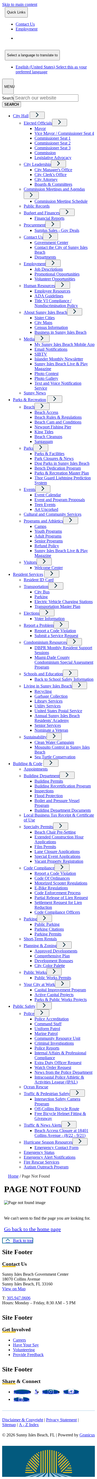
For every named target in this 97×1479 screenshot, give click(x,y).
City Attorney (46, 179)
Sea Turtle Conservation (54, 757)
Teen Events (45, 504)
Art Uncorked (46, 509)
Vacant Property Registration (58, 861)
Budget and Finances (42, 213)
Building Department (42, 775)
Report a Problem (39, 625)
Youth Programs (48, 531)
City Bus (42, 592)
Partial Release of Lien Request (61, 897)
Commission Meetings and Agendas (54, 189)
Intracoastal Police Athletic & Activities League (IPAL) (59, 1079)
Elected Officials (38, 123)
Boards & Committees (53, 184)
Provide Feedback (28, 1354)
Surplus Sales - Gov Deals (56, 230)
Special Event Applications (57, 856)
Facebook (22, 1391)
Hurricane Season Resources (48, 1142)
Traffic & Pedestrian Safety (47, 1093)
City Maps (43, 322)
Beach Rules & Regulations (58, 417)
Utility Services (47, 706)
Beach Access (46, 412)
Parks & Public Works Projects (60, 999)
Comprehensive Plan (52, 956)
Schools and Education (43, 674)
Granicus (87, 1435)
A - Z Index (29, 1424)
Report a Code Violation (55, 630)
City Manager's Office (53, 169)
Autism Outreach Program (46, 1167)
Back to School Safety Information (63, 679)
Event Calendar (47, 495)
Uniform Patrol (47, 1028)
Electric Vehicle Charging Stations (63, 601)
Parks (28, 448)
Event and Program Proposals (59, 499)
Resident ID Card (39, 579)
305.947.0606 (18, 1298)
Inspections (44, 791)
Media (29, 339)
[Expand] (37, 115)
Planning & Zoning (40, 945)
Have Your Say (26, 1345)
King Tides (43, 431)
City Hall (21, 115)
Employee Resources (52, 291)
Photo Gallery (46, 378)
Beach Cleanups (48, 436)
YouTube (71, 1391)
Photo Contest (46, 373)
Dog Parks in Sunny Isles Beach (61, 463)
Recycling (43, 691)
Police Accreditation (51, 1019)
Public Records (37, 206)
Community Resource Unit (57, 1038)
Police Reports (46, 1048)
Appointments (36, 769)
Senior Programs (48, 541)
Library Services (48, 701)
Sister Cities (44, 317)
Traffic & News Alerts (42, 1125)
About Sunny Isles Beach (45, 312)
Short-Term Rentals (40, 939)
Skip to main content (19, 4)
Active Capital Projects (54, 994)
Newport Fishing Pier (52, 427)
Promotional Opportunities (56, 274)
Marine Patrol (46, 1033)
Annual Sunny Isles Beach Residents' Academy (57, 718)
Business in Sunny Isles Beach (60, 332)
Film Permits (45, 846)
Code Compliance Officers (57, 912)
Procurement (34, 225)
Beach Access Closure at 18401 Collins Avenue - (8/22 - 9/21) (61, 1133)
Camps (40, 526)
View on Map (14, 1289)
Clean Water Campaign (54, 742)
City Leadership (37, 164)
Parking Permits (47, 934)
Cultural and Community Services (52, 514)
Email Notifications (50, 349)
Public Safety (24, 1006)
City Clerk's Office (50, 174)
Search (8, 98)
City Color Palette (49, 965)
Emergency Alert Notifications (49, 1157)
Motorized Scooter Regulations (60, 883)
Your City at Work (39, 984)
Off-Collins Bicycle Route (56, 1108)
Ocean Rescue (36, 1087)
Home (13, 1176)
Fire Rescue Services (41, 1162)
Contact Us (33, 237)
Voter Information (49, 618)
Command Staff (47, 1023)
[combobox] (32, 55)
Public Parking (47, 924)
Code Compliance (39, 868)
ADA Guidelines (48, 296)
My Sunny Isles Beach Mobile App (64, 344)
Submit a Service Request (56, 635)
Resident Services (28, 574)
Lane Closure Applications (57, 851)
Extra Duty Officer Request (57, 1062)
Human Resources (39, 285)
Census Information (51, 327)
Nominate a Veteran (51, 730)
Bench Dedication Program (57, 468)
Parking (41, 596)
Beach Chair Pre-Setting (55, 832)
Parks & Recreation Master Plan (61, 473)
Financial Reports (49, 218)
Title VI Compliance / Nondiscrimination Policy (56, 303)
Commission (45, 152)
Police (29, 1013)
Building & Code (27, 763)
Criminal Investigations (54, 1043)
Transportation (36, 586)
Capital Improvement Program (60, 990)
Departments (45, 257)
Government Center (51, 242)
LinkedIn (21, 1399)
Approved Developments (55, 951)
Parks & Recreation (29, 399)
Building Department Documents (62, 810)
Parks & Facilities (49, 453)
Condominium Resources (45, 642)
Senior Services (47, 725)
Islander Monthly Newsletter (58, 359)
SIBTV (40, 354)
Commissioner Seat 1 (52, 138)
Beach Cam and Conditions (57, 422)
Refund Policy (46, 546)
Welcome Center (48, 567)
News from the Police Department (63, 1072)
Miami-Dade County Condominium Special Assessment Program (63, 662)
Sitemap (9, 1424)
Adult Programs (47, 536)
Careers (19, 1340)
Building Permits (48, 781)
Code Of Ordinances (52, 878)
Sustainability (35, 737)
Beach (29, 407)
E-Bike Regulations (51, 888)
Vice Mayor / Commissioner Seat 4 (64, 133)
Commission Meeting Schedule (61, 201)
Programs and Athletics (43, 521)
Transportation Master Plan (57, 606)
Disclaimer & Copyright (22, 1420)
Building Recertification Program (62, 786)
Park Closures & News (54, 458)
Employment (35, 264)
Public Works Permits (52, 977)
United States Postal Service (58, 710)
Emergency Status (39, 1152)
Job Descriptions (48, 269)
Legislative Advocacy (52, 157)
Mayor (40, 128)
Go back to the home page (32, 1229)
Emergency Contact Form (56, 1147)
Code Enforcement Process (57, 892)
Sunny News (35, 393)
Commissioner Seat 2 (52, 143)
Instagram (50, 1391)
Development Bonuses (53, 960)
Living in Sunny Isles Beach (48, 686)
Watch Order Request (52, 1067)
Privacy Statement (61, 1420)
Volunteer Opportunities (54, 279)
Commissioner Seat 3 (52, 148)
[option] (55, 41)
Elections (31, 613)
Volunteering (24, 1349)
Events (29, 489)
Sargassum (43, 441)
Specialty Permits (38, 826)
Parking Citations (49, 929)
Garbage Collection (51, 696)
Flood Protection (48, 795)
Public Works (35, 972)
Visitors (30, 562)
